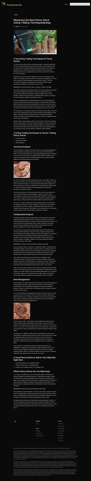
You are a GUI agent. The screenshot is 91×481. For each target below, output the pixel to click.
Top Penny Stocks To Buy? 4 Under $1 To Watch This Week (35, 87)
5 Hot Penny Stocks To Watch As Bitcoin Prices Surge (34, 244)
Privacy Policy (39, 433)
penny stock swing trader (48, 150)
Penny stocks (17, 76)
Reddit (61, 433)
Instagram (62, 428)
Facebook (62, 426)
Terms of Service (40, 435)
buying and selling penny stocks (42, 153)
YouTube (62, 430)
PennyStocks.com (18, 448)
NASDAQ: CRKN (35, 363)
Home (66, 4)
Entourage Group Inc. (43, 448)
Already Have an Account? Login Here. (80, 4)
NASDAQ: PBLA (34, 365)
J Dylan (17, 26)
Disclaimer (38, 430)
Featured (16, 14)
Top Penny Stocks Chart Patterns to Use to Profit (33, 388)
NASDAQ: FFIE (39, 367)
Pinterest (62, 435)
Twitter (61, 423)
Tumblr (61, 440)
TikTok (61, 438)
